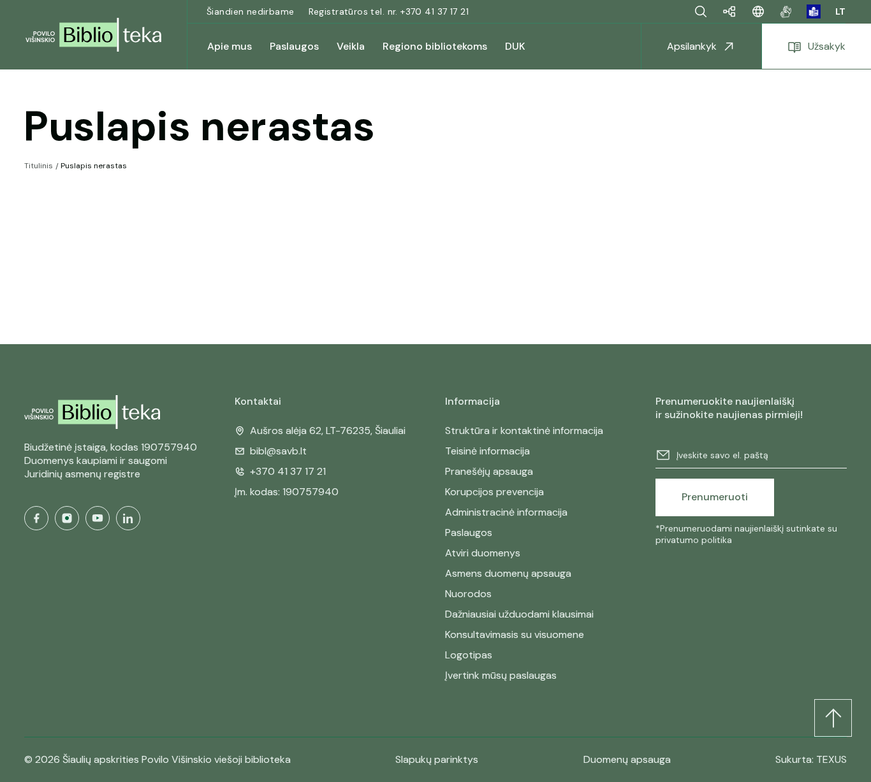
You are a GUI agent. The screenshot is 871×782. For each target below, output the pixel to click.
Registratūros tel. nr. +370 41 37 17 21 (389, 11)
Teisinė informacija (487, 451)
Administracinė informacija (506, 512)
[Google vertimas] (758, 11)
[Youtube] (97, 518)
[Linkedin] (128, 518)
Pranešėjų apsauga (489, 471)
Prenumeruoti (715, 496)
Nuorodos (468, 593)
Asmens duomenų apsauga (508, 573)
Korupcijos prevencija (494, 491)
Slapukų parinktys (436, 759)
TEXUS (831, 759)
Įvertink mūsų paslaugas (501, 675)
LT (840, 11)
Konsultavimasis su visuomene (514, 634)
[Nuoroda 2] (814, 11)
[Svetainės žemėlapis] (729, 11)
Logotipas (468, 655)
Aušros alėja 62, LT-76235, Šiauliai (328, 430)
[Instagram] (67, 518)
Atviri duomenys (482, 553)
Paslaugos (468, 532)
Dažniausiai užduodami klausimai (519, 614)
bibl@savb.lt (278, 451)
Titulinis (38, 166)
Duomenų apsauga (627, 759)
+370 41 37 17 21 (288, 471)
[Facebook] (36, 518)
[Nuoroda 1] (786, 11)
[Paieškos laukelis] (700, 11)
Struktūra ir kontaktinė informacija (524, 430)
